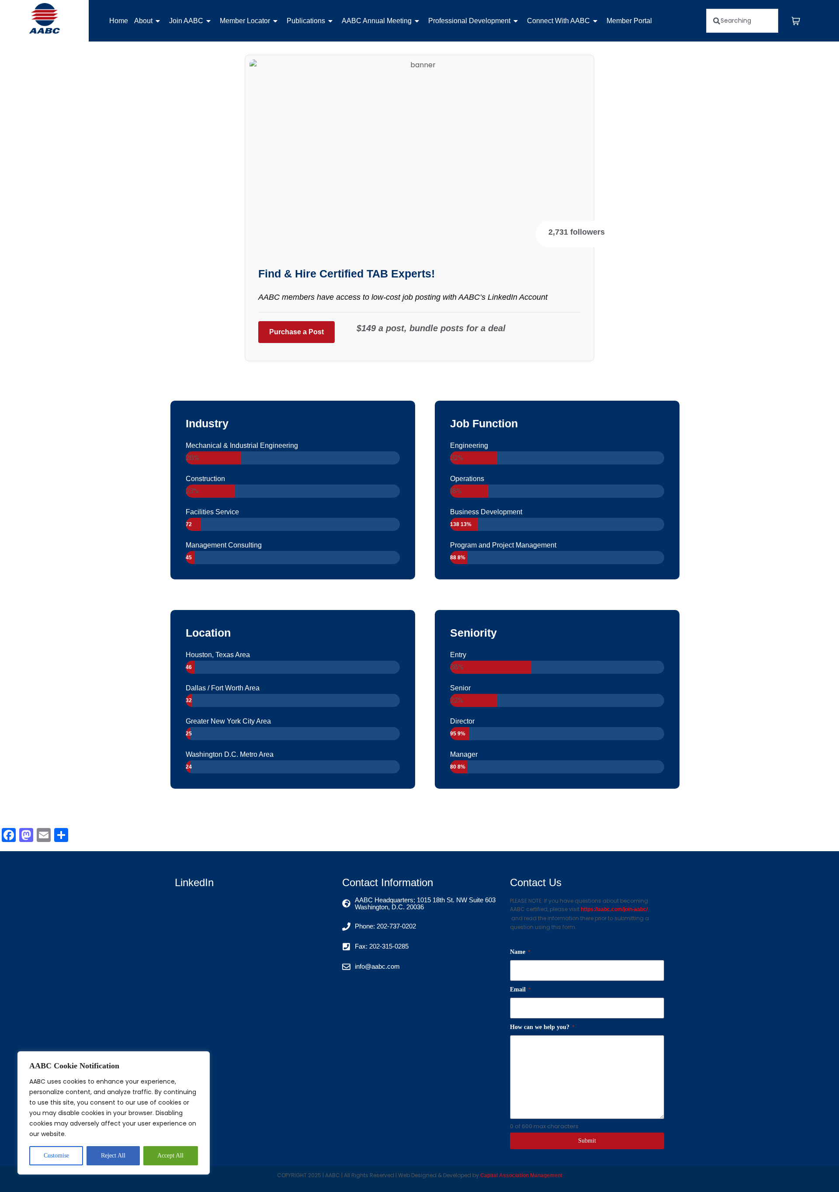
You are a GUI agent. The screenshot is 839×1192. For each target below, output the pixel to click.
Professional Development (469, 20)
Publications (306, 20)
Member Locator (245, 20)
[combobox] (742, 21)
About (143, 20)
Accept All (170, 1155)
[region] (113, 1113)
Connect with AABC (558, 20)
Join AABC (186, 20)
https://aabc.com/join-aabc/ (614, 909)
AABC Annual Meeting (377, 20)
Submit (587, 1140)
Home (118, 20)
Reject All (113, 1155)
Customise (56, 1155)
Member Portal (629, 20)
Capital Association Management (520, 1175)
